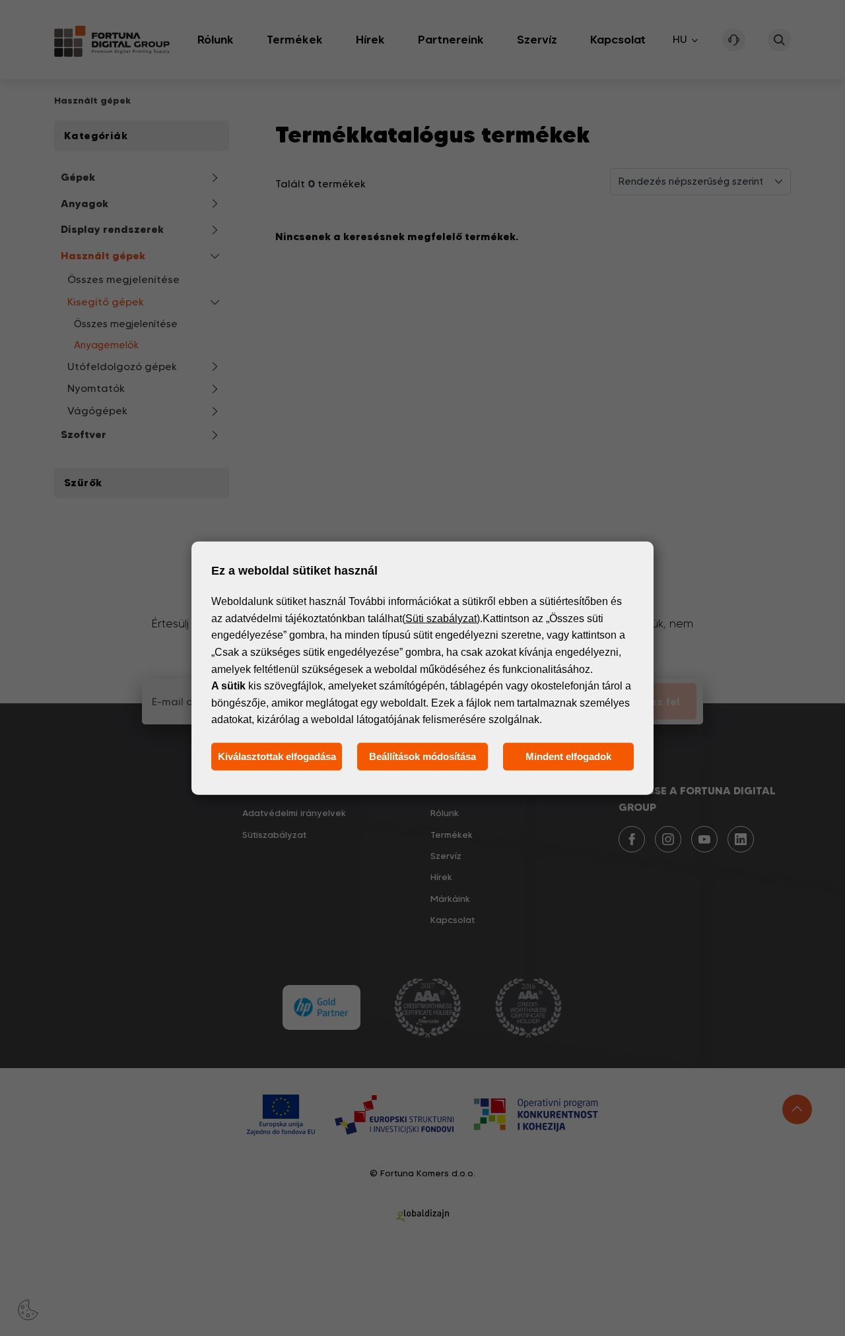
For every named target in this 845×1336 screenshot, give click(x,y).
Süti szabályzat (441, 618)
